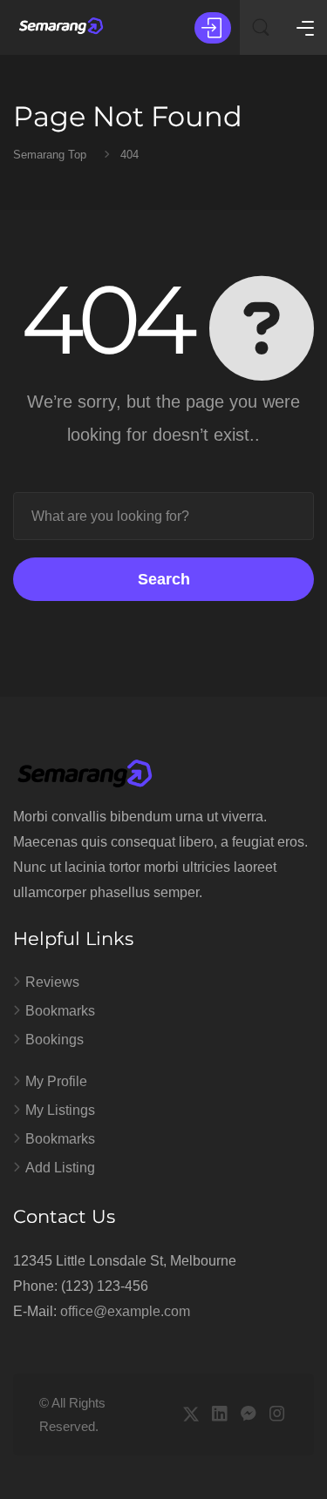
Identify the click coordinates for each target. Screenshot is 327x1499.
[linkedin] (219, 1415)
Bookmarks (60, 1010)
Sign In (212, 28)
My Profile (56, 1081)
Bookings (54, 1039)
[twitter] (190, 1415)
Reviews (52, 982)
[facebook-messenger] (248, 1415)
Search (164, 579)
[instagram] (277, 1415)
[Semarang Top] (61, 26)
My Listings (60, 1110)
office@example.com (125, 1311)
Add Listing (60, 1167)
